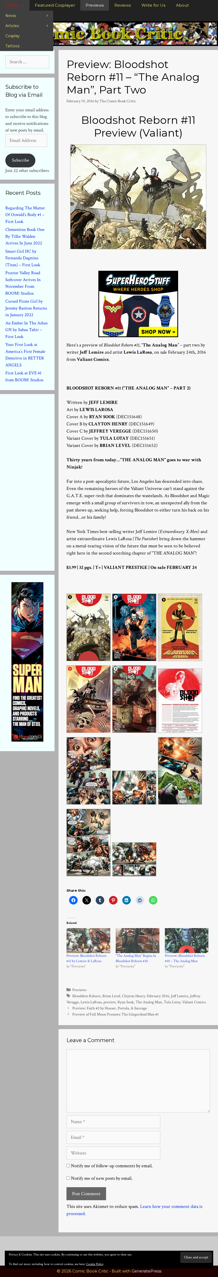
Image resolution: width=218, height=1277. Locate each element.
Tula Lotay (172, 1002)
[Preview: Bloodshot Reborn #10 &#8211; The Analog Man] (187, 940)
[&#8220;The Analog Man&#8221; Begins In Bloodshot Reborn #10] (138, 940)
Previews (95, 5)
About (182, 5)
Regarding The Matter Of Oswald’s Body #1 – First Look (25, 215)
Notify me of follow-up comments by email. (112, 1166)
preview (109, 1002)
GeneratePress (146, 1271)
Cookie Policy (94, 1264)
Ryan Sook (126, 1002)
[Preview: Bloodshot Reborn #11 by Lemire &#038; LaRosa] (88, 940)
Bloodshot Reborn (86, 996)
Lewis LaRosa (91, 1002)
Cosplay (12, 35)
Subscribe (20, 160)
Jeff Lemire (179, 996)
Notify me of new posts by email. (101, 1178)
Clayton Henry (133, 996)
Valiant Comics (194, 1002)
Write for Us (153, 5)
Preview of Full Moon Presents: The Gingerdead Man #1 (115, 1014)
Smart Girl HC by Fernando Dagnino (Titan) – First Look (22, 258)
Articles (12, 25)
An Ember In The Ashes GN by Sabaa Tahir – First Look (26, 330)
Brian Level (111, 996)
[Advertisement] (45, 481)
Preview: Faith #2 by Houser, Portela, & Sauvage (109, 1008)
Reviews (122, 5)
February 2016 (158, 996)
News (10, 15)
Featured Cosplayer (55, 5)
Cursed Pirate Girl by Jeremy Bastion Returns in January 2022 (26, 308)
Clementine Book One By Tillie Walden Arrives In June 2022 (24, 236)
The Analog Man (149, 1002)
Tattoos (12, 46)
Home (11, 5)
